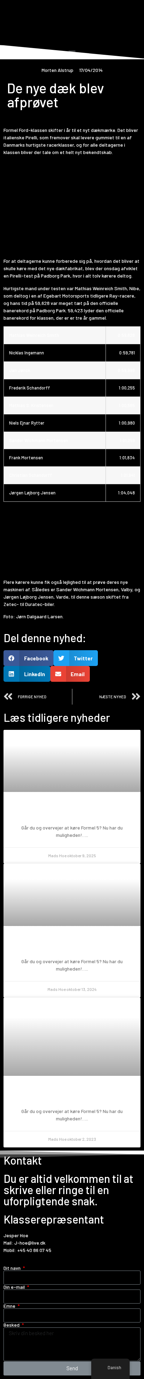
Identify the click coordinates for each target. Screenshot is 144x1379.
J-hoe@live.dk (29, 1243)
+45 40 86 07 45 (34, 1250)
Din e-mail (14, 1287)
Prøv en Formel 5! (72, 811)
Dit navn (12, 1268)
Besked (12, 1325)
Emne (9, 1306)
